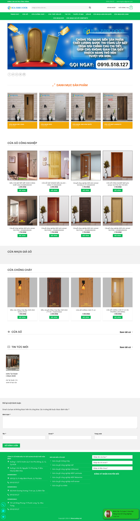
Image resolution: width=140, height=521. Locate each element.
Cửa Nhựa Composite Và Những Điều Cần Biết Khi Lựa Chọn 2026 (115, 376)
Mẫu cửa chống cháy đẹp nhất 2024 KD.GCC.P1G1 (22, 311)
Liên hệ (88, 14)
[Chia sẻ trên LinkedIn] (24, 74)
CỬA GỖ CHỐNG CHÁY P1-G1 (86, 310)
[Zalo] (3, 511)
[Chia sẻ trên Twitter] (13, 74)
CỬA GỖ (25, 14)
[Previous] (11, 106)
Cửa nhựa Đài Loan (121, 14)
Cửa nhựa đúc (58, 18)
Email (51, 434)
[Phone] (3, 505)
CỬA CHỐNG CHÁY (38, 14)
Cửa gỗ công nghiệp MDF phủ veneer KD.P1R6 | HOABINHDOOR (22, 229)
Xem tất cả (125, 332)
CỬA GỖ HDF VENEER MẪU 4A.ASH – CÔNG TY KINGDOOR (54, 184)
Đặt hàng (22, 190)
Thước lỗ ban (78, 14)
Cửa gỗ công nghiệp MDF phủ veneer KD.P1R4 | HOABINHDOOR (117, 229)
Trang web (98, 434)
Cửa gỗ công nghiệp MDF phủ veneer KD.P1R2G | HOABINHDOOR (54, 229)
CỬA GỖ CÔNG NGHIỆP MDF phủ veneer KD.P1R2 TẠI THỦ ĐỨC (117, 184)
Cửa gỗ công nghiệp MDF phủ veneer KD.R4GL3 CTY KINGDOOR (86, 184)
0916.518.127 (110, 1)
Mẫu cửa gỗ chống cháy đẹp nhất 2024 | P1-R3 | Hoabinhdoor (54, 311)
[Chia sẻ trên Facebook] (9, 74)
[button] (111, 7)
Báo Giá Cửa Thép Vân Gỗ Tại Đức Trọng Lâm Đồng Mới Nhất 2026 (50, 376)
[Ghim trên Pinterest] (20, 74)
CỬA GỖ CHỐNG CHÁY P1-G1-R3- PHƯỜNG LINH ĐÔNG (117, 311)
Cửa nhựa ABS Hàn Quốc (102, 14)
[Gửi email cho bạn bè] (16, 74)
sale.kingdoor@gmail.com (125, 1)
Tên (4, 434)
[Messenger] (3, 517)
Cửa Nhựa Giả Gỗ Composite (77, 18)
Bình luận (6, 414)
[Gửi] (90, 7)
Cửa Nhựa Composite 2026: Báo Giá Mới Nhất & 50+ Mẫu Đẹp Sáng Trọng (83, 376)
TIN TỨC (68, 14)
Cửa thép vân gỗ (54, 14)
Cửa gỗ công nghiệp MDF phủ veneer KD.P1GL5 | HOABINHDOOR (86, 229)
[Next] (128, 106)
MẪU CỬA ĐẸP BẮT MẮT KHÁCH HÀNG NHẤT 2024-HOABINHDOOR (22, 184)
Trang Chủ (14, 14)
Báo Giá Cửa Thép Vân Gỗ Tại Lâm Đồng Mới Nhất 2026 (19, 375)
